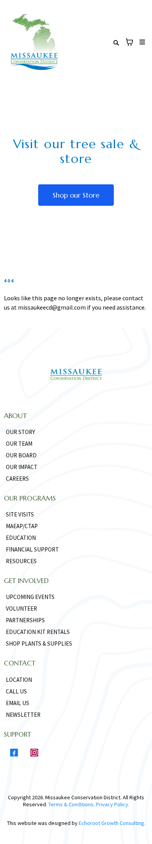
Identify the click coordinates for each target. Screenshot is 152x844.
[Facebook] (14, 752)
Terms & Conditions (71, 804)
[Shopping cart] (129, 42)
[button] (141, 42)
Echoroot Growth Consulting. (112, 822)
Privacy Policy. (112, 804)
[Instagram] (34, 752)
